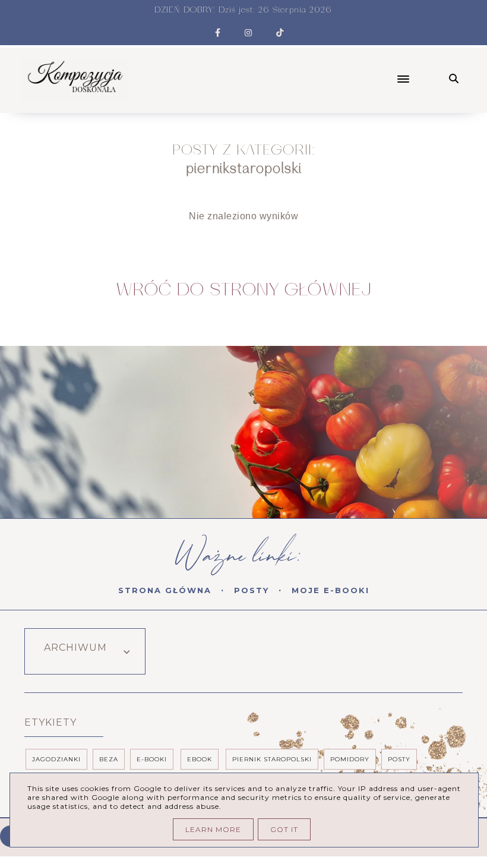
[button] (287, 69)
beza (108, 759)
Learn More (213, 829)
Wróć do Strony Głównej (244, 290)
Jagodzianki (56, 759)
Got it (284, 829)
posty (399, 759)
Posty (251, 590)
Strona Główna (164, 590)
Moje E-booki (330, 590)
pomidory (349, 759)
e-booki (152, 759)
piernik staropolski (272, 759)
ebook (199, 759)
